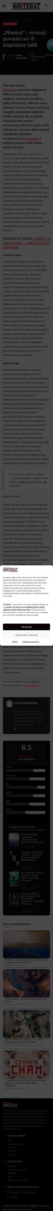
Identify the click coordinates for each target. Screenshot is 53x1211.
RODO (15, 641)
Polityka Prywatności (30, 641)
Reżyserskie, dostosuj (26, 635)
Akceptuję (26, 626)
